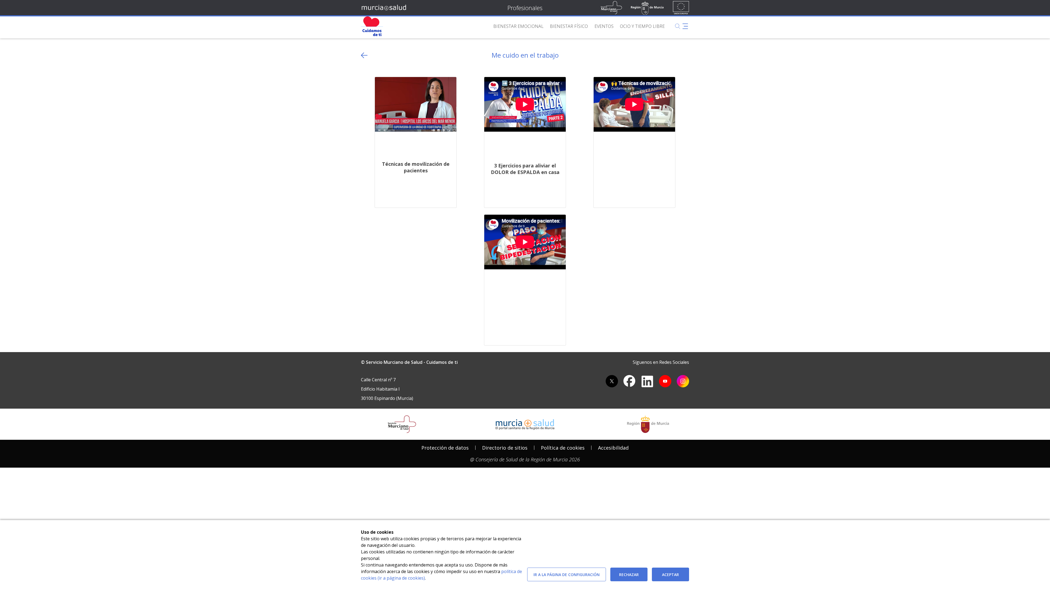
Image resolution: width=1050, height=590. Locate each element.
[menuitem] (518, 26)
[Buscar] (677, 26)
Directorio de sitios (504, 447)
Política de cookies (563, 447)
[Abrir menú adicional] (685, 26)
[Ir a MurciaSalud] (385, 7)
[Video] (415, 104)
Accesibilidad (613, 447)
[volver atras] (364, 55)
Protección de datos (445, 447)
